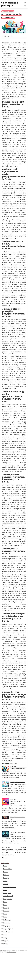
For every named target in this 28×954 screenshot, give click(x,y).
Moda (5, 890)
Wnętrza (5, 941)
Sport (5, 917)
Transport (6, 923)
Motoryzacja (7, 893)
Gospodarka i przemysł (9, 4)
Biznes (5, 866)
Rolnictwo (6, 911)
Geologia (6, 878)
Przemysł (6, 908)
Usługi (5, 938)
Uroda (5, 935)
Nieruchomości (8, 896)
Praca (5, 902)
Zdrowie (5, 944)
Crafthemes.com (11, 952)
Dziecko (5, 872)
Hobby (5, 881)
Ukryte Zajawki (8, 929)
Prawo (5, 905)
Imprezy (5, 884)
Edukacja (6, 875)
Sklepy (5, 914)
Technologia (7, 920)
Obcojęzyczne (7, 899)
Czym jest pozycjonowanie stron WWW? (17, 801)
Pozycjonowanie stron (17, 782)
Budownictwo (7, 869)
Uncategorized (7, 932)
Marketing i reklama (8, 11)
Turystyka (6, 926)
